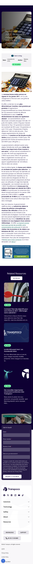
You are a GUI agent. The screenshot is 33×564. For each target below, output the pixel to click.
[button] (3, 560)
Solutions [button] (6, 502)
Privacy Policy (5, 553)
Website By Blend (6, 561)
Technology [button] (7, 507)
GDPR (3, 549)
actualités (17, 64)
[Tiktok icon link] (23, 495)
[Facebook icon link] (4, 495)
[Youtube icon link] (19, 495)
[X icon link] (8, 495)
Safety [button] (5, 512)
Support (23, 532)
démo (13, 242)
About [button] (5, 517)
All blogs (16, 278)
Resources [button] (7, 522)
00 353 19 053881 (13, 538)
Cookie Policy (5, 557)
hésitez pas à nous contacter (12, 240)
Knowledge (10, 532)
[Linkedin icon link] (12, 495)
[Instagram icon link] (15, 495)
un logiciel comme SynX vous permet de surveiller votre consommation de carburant (15, 225)
